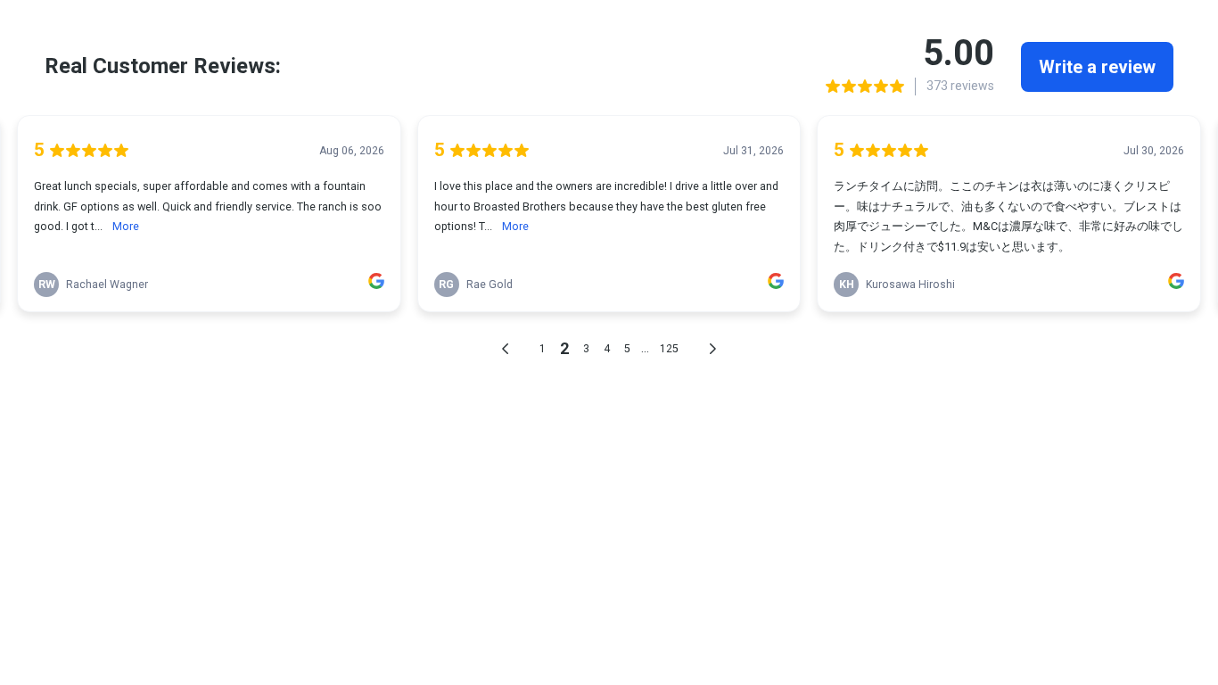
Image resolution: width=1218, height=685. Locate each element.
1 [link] (542, 348)
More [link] (125, 226)
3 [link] (586, 348)
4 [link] (607, 348)
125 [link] (669, 348)
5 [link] (627, 348)
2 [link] (564, 348)
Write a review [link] (1097, 67)
